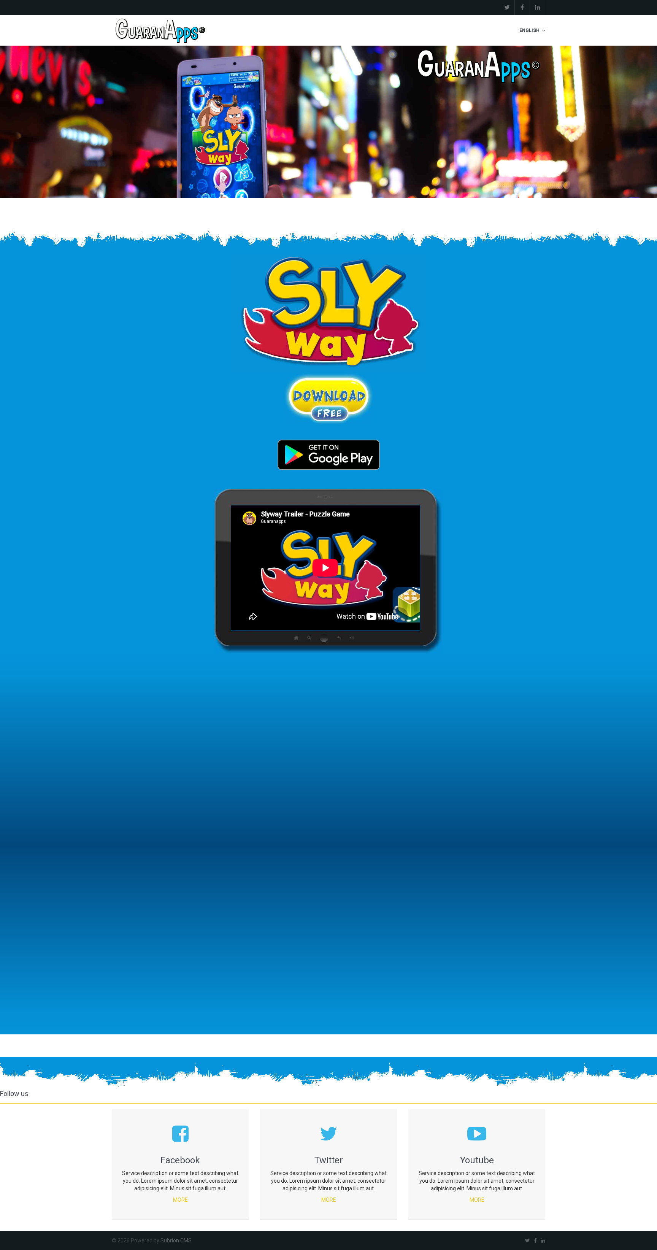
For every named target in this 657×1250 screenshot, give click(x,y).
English (529, 30)
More (180, 1200)
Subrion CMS (176, 1240)
